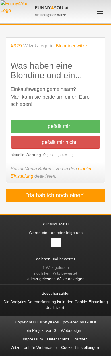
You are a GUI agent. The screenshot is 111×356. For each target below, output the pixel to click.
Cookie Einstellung (91, 302)
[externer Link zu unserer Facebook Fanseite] (56, 242)
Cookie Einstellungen (80, 347)
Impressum (33, 339)
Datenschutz (58, 339)
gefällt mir (58, 126)
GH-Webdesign (68, 330)
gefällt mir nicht (58, 142)
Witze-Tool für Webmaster (34, 347)
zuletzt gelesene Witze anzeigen (55, 279)
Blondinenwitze (71, 45)
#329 (16, 46)
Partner (80, 339)
